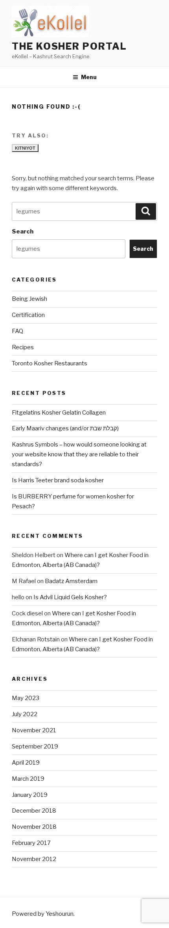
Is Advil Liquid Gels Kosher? (70, 597)
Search (22, 231)
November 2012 (34, 859)
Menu (89, 77)
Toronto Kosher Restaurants (49, 363)
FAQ (17, 331)
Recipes (23, 347)
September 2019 (35, 746)
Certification (28, 315)
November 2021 (34, 730)
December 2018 (34, 810)
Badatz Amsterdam (71, 581)
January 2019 (30, 794)
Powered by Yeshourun (42, 913)
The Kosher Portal (69, 46)
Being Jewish (29, 298)
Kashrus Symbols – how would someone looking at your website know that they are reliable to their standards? (79, 454)
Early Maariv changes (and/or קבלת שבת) (65, 428)
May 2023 (25, 698)
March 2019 (28, 778)
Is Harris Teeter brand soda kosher (58, 480)
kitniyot (25, 148)
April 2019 (26, 762)
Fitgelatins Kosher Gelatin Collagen (59, 412)
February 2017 (31, 842)
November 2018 (34, 826)
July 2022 (24, 714)
